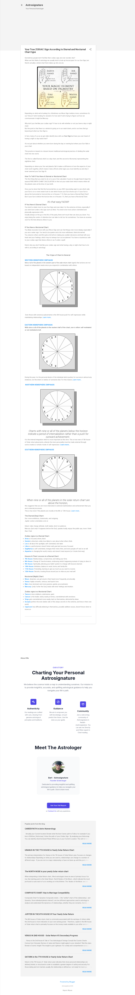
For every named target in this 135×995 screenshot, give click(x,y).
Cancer (27, 597)
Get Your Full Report (58, 805)
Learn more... (47, 317)
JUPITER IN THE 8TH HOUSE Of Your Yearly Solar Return (49, 914)
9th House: (29, 564)
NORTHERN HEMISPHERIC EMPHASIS (39, 385)
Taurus (27, 594)
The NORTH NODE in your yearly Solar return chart (46, 871)
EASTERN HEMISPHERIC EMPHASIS (39, 325)
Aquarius (28, 551)
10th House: (29, 566)
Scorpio (28, 602)
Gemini (27, 541)
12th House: (29, 571)
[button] (90, 49)
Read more (87, 844)
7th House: (29, 559)
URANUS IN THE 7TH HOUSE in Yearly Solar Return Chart (49, 850)
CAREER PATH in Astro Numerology (40, 829)
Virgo (27, 599)
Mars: (27, 584)
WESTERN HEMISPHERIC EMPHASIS (39, 260)
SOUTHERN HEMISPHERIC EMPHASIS (39, 450)
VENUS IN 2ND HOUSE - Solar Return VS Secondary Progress (51, 935)
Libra (27, 546)
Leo (26, 544)
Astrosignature (34, 5)
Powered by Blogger (67, 982)
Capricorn (28, 607)
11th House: (29, 569)
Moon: (27, 579)
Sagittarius (29, 549)
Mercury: (28, 587)
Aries (27, 539)
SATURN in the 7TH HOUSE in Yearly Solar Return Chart (49, 957)
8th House (28, 561)
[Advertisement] (107, 45)
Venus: (27, 582)
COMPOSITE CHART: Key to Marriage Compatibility (47, 893)
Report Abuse (67, 990)
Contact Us (52, 811)
